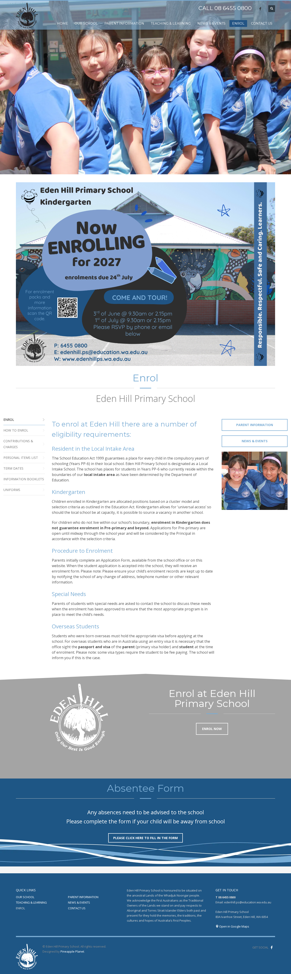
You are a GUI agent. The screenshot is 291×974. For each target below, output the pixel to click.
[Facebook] (260, 8)
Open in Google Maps (233, 926)
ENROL (20, 908)
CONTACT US (76, 908)
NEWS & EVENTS (79, 902)
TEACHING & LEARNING (31, 902)
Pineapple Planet (72, 951)
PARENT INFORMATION (83, 897)
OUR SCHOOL (25, 897)
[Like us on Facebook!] (271, 947)
